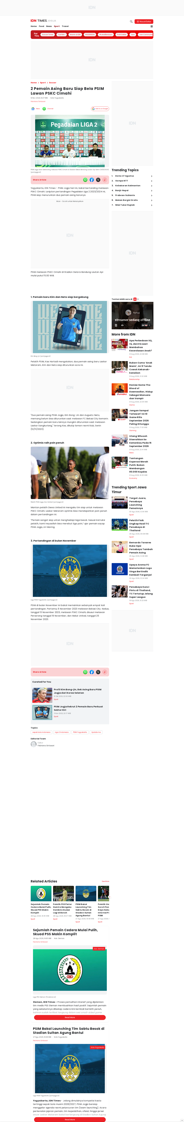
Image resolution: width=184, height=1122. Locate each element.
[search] (131, 21)
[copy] (105, 180)
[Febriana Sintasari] (34, 744)
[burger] (151, 26)
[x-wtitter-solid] (98, 180)
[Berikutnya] (109, 875)
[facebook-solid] (92, 180)
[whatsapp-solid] (85, 180)
